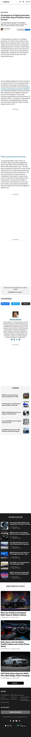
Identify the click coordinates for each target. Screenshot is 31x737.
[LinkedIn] (19, 339)
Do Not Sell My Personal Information (25, 699)
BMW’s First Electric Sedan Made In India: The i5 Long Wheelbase (19, 573)
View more (15, 683)
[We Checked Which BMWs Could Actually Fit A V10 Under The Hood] (4, 522)
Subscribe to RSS (5, 699)
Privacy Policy (14, 699)
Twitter (16, 303)
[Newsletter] (23, 2)
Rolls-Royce (4, 12)
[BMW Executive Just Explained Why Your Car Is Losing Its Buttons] (4, 532)
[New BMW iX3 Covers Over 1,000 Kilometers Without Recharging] (26, 428)
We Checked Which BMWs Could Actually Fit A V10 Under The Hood (20, 523)
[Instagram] (17, 339)
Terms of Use (14, 697)
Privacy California (5, 702)
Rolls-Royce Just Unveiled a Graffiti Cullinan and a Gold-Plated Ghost (15, 644)
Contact (22, 695)
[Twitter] (14, 339)
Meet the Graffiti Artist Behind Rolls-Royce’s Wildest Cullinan (13, 614)
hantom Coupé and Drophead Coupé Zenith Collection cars (15, 88)
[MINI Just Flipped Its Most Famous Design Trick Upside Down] (26, 411)
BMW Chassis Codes (15, 695)
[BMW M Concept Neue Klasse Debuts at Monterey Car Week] (26, 393)
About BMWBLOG (5, 695)
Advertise (3, 697)
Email (26, 303)
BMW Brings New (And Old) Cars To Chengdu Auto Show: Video (19, 553)
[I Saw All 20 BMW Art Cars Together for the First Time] (26, 419)
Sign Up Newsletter (25, 697)
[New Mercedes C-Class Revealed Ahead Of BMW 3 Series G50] (26, 402)
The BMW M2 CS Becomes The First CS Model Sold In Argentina (19, 543)
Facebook (5, 303)
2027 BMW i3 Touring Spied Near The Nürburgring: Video (19, 563)
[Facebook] (11, 339)
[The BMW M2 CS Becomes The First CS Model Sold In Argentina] (4, 542)
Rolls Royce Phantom (6, 298)
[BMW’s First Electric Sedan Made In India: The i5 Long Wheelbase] (4, 572)
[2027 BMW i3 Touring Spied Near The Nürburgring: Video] (4, 562)
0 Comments (27, 29)
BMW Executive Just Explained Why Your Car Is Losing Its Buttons (20, 533)
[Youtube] (17, 721)
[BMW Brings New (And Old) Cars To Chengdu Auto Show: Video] (4, 552)
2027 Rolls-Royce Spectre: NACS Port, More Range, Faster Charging (15, 674)
